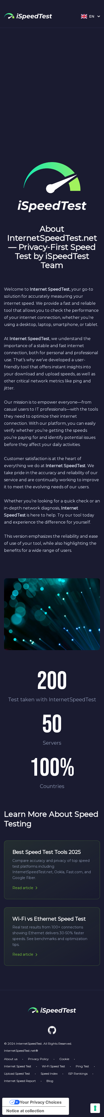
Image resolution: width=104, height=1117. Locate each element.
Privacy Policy (38, 1059)
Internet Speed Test (17, 1066)
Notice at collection (25, 1110)
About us (10, 1059)
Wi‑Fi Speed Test (53, 1066)
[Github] (52, 1030)
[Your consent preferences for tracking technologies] (95, 1108)
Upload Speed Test (17, 1073)
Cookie (64, 1059)
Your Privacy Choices (41, 1102)
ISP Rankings (78, 1073)
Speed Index (49, 1073)
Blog (49, 1081)
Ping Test (82, 1066)
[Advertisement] (52, 82)
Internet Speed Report (20, 1081)
